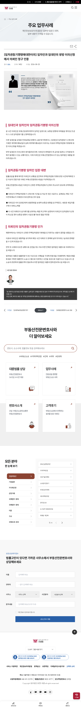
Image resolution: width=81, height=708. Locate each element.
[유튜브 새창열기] (45, 692)
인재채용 (67, 2)
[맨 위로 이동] (74, 632)
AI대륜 (77, 2)
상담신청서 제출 (45, 619)
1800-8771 (54, 2)
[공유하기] (75, 46)
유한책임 (45, 666)
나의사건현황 (38, 2)
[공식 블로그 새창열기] (35, 692)
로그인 (28, 2)
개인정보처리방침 (26, 666)
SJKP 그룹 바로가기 (35, 649)
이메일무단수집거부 (57, 666)
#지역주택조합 (36, 356)
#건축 (45, 356)
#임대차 (58, 356)
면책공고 (37, 666)
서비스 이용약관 (12, 666)
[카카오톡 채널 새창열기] (40, 692)
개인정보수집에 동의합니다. (26, 612)
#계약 (51, 356)
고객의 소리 (70, 666)
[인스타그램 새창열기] (50, 692)
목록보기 (40, 310)
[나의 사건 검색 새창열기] (31, 692)
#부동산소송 (24, 356)
